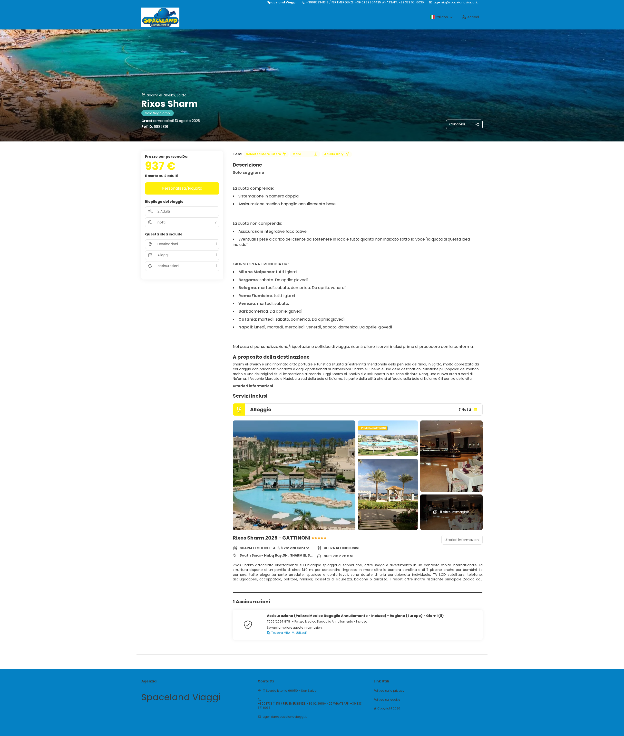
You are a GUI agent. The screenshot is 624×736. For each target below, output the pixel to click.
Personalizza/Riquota (182, 188)
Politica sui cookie (387, 700)
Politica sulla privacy (389, 691)
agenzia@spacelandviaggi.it (456, 2)
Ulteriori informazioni (253, 385)
